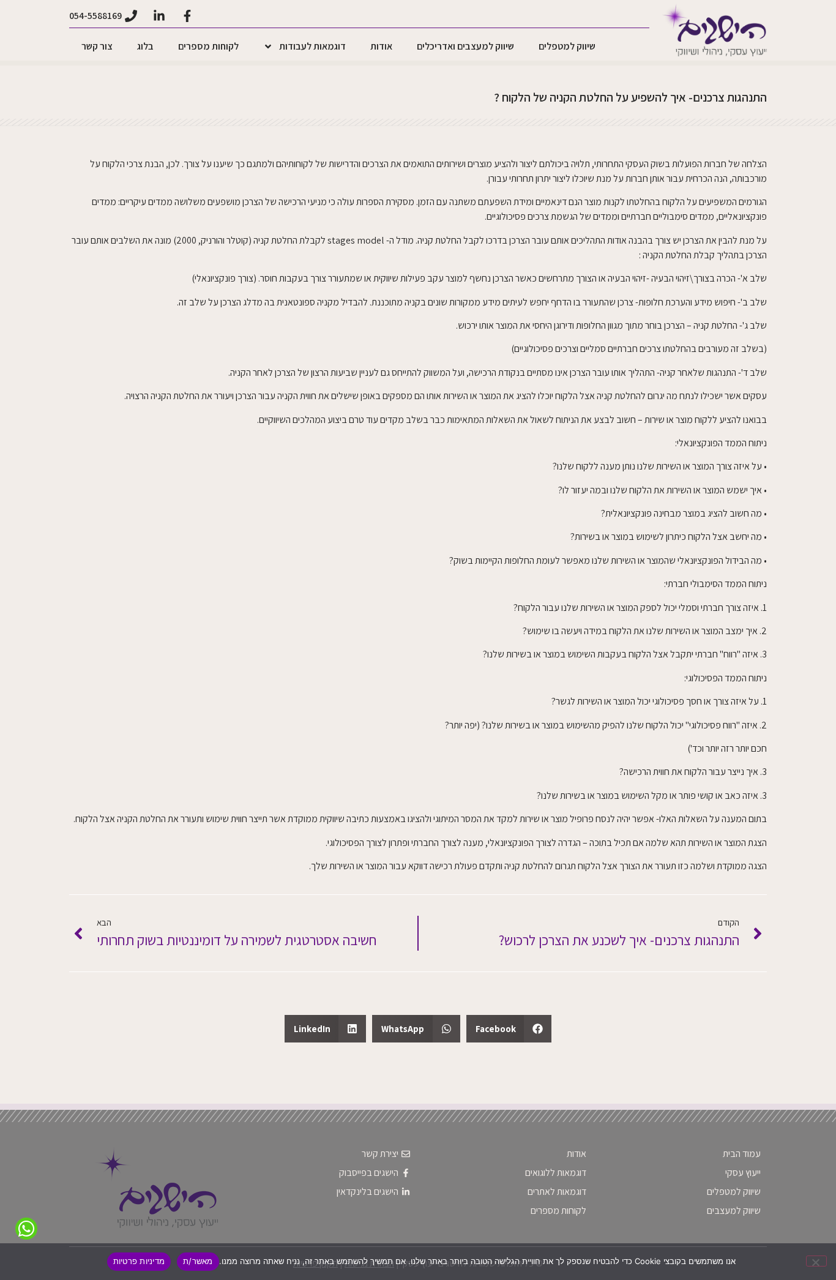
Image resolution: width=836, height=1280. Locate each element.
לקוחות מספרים (208, 46)
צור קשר (97, 46)
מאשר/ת (198, 1261)
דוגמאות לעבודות (312, 46)
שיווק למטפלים (567, 46)
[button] (509, 1028)
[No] (816, 1261)
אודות (381, 46)
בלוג (145, 46)
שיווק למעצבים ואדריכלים (465, 46)
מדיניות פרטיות (139, 1261)
